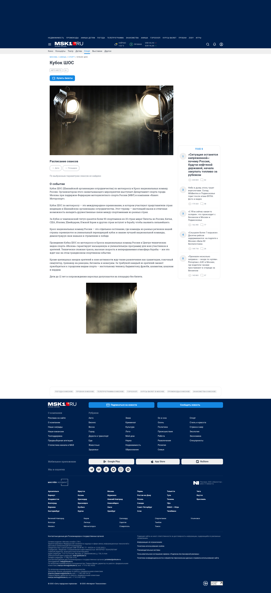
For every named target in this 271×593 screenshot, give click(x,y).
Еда (90, 440)
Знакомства (132, 38)
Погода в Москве (64, 392)
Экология (194, 431)
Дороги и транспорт (99, 436)
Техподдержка (55, 436)
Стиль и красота (198, 422)
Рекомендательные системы (148, 550)
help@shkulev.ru (66, 562)
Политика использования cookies (150, 546)
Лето (127, 431)
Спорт (87, 51)
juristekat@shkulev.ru (113, 560)
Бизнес (92, 422)
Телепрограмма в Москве (110, 392)
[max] (113, 469)
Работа (161, 436)
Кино (50, 51)
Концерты (60, 51)
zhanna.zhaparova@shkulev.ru (60, 573)
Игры (198, 38)
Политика (163, 427)
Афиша (144, 38)
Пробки (183, 38)
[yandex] (128, 469)
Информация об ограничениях (149, 542)
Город (91, 431)
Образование (132, 449)
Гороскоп (155, 38)
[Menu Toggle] (49, 44)
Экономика (195, 436)
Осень (161, 422)
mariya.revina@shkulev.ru (67, 565)
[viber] (121, 469)
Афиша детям (88, 38)
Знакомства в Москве (204, 392)
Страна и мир (196, 427)
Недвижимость (56, 38)
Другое (107, 51)
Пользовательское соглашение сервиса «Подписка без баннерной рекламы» (168, 554)
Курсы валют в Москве (152, 392)
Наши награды (55, 427)
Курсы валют (169, 38)
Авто (91, 418)
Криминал (130, 422)
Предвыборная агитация (60, 440)
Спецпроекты (196, 440)
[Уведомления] (214, 44)
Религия (162, 445)
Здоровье (93, 449)
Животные (94, 445)
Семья (161, 449)
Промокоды (72, 38)
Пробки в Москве (85, 392)
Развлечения (164, 440)
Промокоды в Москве (179, 392)
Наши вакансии (56, 431)
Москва (53, 57)
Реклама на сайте (57, 418)
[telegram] (91, 469)
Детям (79, 51)
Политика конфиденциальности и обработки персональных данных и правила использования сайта (178, 558)
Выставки (97, 51)
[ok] (106, 469)
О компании (54, 422)
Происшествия (165, 431)
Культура (129, 427)
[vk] (99, 469)
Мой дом (130, 436)
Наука (128, 440)
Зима (128, 418)
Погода (101, 38)
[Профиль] (221, 44)
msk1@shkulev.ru (79, 556)
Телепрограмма (115, 38)
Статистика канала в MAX (61, 445)
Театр (70, 51)
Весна (92, 427)
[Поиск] (207, 44)
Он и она (162, 418)
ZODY (191, 38)
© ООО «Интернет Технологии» (93, 584)
